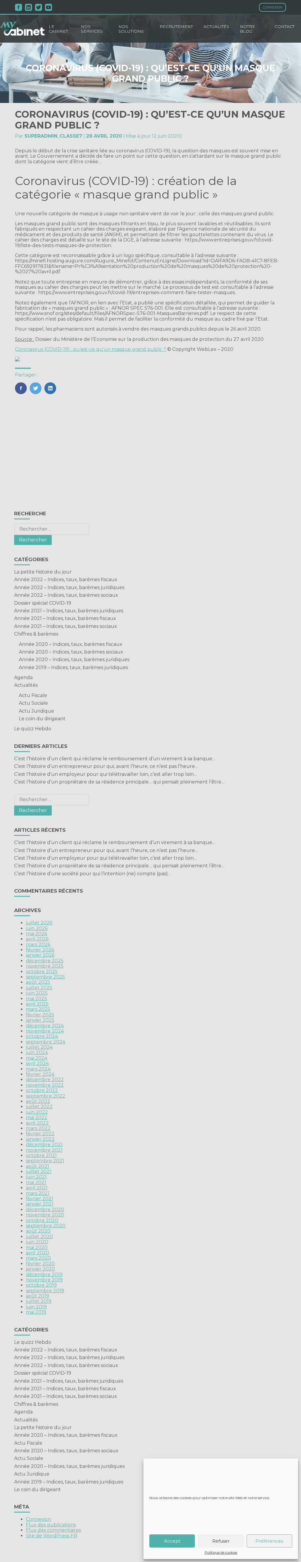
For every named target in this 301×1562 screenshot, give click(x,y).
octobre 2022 (42, 1090)
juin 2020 (37, 1242)
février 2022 (40, 1133)
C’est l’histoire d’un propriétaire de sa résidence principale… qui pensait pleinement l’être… (119, 782)
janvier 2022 (40, 1139)
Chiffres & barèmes (36, 634)
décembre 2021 (44, 1144)
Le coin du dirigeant (42, 718)
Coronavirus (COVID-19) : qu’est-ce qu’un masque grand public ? (90, 349)
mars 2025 (38, 1009)
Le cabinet (58, 29)
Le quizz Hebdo (32, 728)
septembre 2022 (45, 1096)
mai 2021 (36, 1182)
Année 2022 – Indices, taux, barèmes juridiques (69, 587)
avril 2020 (37, 1253)
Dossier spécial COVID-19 (42, 603)
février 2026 (40, 950)
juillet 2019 (38, 1301)
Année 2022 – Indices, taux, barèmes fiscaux (65, 579)
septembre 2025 (45, 977)
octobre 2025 (42, 971)
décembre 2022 (45, 1079)
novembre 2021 (44, 1150)
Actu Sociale (33, 703)
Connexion (272, 7)
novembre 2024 (45, 1031)
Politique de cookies (221, 1553)
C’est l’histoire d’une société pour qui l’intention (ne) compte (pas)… (92, 873)
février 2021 (39, 1198)
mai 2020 (37, 1247)
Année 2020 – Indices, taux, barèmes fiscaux (70, 644)
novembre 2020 (45, 1215)
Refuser (221, 1541)
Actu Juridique (36, 711)
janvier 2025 (40, 1020)
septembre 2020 (46, 1225)
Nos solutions (131, 29)
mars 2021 (37, 1193)
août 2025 (38, 982)
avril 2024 (37, 1063)
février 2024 (40, 1074)
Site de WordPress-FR (51, 1535)
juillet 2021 (38, 1171)
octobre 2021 (41, 1155)
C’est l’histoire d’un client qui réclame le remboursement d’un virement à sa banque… (114, 758)
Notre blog (247, 29)
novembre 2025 (44, 966)
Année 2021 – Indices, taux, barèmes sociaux (65, 626)
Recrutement (176, 26)
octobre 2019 (41, 1285)
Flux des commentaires (53, 1530)
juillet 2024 (39, 1047)
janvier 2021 (39, 1204)
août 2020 (38, 1231)
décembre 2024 (45, 1025)
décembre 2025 (44, 960)
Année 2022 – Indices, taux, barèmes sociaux (66, 595)
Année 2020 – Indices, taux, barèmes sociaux (71, 652)
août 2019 (37, 1296)
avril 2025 (37, 1004)
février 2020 (40, 1263)
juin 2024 (37, 1052)
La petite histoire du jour (43, 572)
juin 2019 (36, 1307)
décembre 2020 (45, 1209)
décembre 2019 (44, 1274)
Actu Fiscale (33, 695)
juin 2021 (36, 1177)
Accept (172, 1541)
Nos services (92, 29)
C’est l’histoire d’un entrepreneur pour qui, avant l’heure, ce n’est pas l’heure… (106, 766)
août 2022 (38, 1101)
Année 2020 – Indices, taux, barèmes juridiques (74, 659)
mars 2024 (38, 1069)
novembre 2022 (45, 1085)
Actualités (216, 26)
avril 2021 (37, 1188)
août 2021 (37, 1166)
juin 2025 (37, 993)
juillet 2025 (39, 988)
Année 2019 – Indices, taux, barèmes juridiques (73, 667)
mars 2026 (38, 944)
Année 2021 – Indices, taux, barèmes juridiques (68, 611)
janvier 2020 (40, 1269)
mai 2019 (36, 1312)
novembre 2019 (44, 1280)
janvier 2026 (40, 955)
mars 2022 (38, 1128)
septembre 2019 (45, 1290)
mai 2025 (36, 998)
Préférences (269, 1541)
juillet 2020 (39, 1236)
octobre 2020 (42, 1220)
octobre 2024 (42, 1036)
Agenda (23, 677)
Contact (285, 26)
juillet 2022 (39, 1106)
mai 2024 (36, 1058)
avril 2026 (37, 939)
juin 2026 (37, 928)
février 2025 (40, 1015)
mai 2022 (36, 1117)
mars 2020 (38, 1258)
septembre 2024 (45, 1042)
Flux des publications (51, 1525)
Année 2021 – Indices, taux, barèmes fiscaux (65, 618)
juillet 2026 (39, 923)
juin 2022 (37, 1112)
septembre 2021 (45, 1160)
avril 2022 (37, 1123)
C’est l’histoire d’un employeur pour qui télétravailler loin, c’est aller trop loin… (105, 774)
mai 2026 (36, 933)
